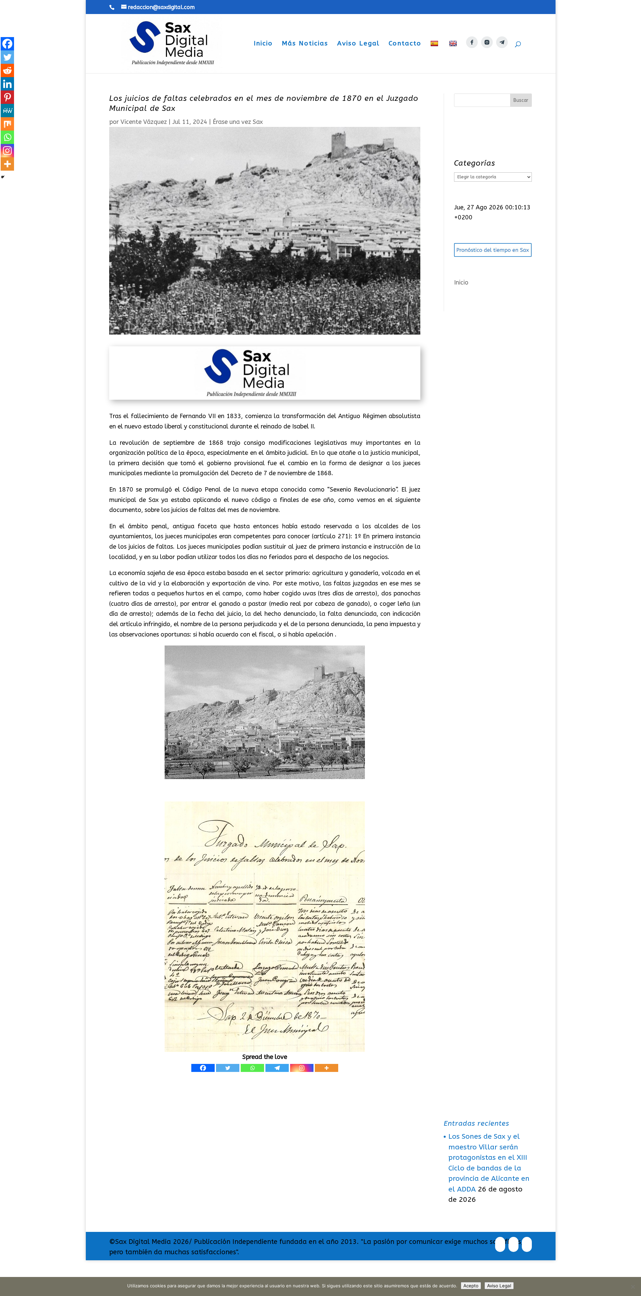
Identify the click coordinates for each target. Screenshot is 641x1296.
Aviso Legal (358, 44)
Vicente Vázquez (144, 122)
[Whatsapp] (252, 1068)
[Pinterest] (7, 97)
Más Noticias (305, 44)
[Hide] (2, 177)
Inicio (263, 44)
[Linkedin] (7, 83)
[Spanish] (435, 56)
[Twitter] (227, 1068)
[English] (454, 56)
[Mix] (7, 124)
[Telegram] (277, 1068)
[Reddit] (7, 70)
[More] (326, 1068)
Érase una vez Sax (238, 122)
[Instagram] (301, 1068)
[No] (632, 1286)
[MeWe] (7, 110)
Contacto (405, 44)
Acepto (470, 1285)
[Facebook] (203, 1068)
